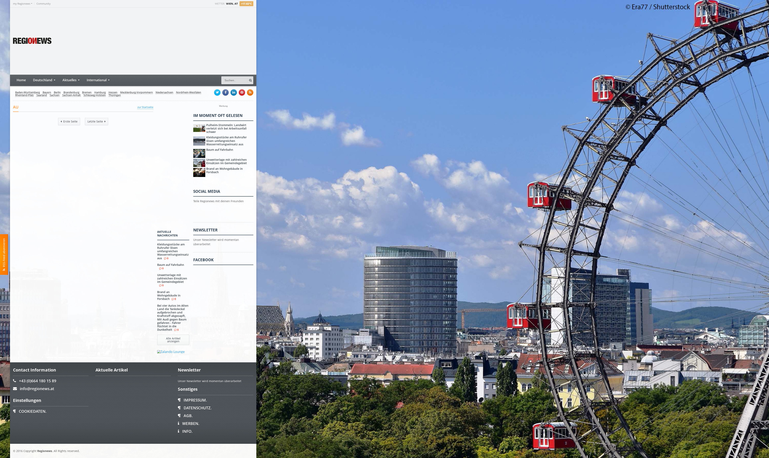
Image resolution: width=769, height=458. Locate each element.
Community (43, 3)
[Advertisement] (178, 41)
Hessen (113, 92)
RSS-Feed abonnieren (4, 253)
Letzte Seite (95, 121)
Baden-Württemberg (27, 92)
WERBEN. (190, 423)
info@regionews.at (37, 388)
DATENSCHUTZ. (197, 408)
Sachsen (54, 95)
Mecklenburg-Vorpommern (136, 92)
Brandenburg (71, 92)
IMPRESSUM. (195, 400)
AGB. (188, 415)
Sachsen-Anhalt (71, 95)
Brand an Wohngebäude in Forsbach (168, 295)
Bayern (47, 92)
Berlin (57, 92)
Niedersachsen (164, 92)
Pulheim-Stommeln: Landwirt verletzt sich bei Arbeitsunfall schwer (226, 128)
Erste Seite (70, 121)
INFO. (187, 431)
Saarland (41, 95)
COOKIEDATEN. (32, 411)
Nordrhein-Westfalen (188, 92)
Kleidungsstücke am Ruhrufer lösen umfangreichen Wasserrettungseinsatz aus (173, 251)
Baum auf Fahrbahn (170, 265)
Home (21, 80)
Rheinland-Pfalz (24, 95)
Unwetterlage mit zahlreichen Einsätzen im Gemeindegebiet (172, 278)
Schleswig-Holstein (95, 95)
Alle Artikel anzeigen (173, 339)
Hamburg (100, 92)
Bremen (87, 92)
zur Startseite (145, 107)
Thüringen (115, 95)
